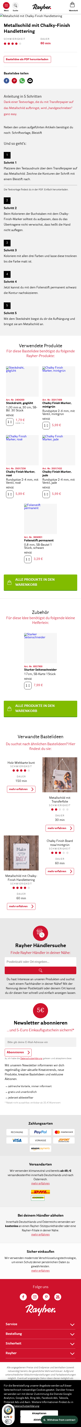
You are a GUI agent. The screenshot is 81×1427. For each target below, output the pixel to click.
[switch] (8, 1421)
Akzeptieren (39, 1413)
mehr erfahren (18, 789)
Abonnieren (15, 1052)
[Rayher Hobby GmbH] (42, 6)
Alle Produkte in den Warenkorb (35, 582)
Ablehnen (39, 1420)
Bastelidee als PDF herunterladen (27, 59)
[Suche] (40, 970)
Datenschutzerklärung (31, 1058)
